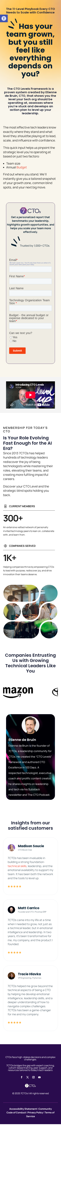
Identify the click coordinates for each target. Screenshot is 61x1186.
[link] (4, 18)
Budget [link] (22, 167)
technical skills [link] (17, 866)
